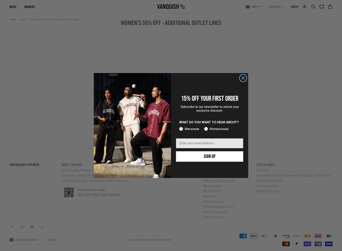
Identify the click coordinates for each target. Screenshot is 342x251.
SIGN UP (210, 156)
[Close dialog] (243, 78)
